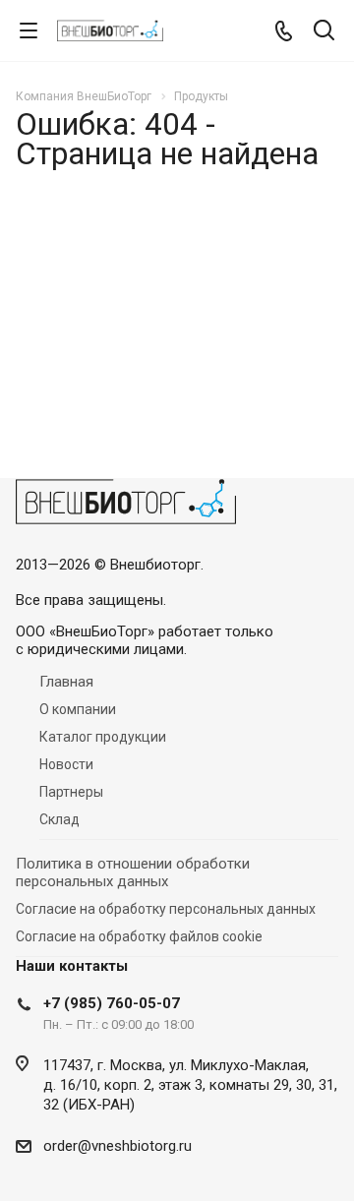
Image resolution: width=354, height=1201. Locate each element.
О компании (77, 709)
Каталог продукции (102, 737)
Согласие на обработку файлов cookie (139, 936)
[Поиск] (324, 32)
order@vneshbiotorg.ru (117, 1146)
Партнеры (71, 792)
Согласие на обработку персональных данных (166, 909)
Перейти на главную (172, 386)
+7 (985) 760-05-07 (111, 1003)
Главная (66, 682)
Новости (66, 764)
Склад (59, 819)
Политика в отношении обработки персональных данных (133, 872)
